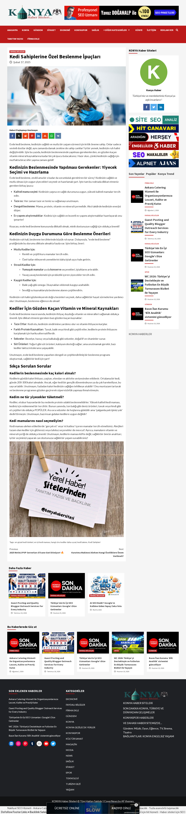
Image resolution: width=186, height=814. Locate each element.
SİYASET (51, 30)
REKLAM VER (166, 30)
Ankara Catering (42, 808)
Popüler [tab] (151, 174)
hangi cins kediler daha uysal (63, 542)
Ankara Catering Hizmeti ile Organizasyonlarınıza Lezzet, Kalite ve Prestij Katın (158, 195)
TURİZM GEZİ (73, 784)
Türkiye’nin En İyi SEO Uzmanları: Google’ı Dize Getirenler (63, 606)
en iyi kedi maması (42, 542)
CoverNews (111, 801)
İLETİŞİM (151, 30)
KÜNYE (139, 30)
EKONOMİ (65, 30)
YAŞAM (70, 789)
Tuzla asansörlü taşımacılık (164, 808)
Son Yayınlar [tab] (136, 174)
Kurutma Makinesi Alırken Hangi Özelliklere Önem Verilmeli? (97, 552)
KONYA (25, 30)
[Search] (177, 30)
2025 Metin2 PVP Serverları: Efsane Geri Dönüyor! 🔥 (36, 551)
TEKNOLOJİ (72, 778)
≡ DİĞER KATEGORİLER (115, 30)
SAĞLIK (95, 30)
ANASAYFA (12, 30)
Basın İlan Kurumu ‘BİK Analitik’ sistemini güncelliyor (158, 313)
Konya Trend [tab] (166, 174)
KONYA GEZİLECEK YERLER (80, 727)
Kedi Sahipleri (94, 542)
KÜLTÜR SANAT (74, 738)
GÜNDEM (38, 30)
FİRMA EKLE (33, 38)
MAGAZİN (71, 744)
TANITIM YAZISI (15, 38)
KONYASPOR (80, 30)
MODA (69, 750)
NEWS (69, 755)
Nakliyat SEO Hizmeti (19, 808)
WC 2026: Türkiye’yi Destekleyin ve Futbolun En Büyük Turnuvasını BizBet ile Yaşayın (157, 284)
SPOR (147, 272)
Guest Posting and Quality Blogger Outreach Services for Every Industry (27, 606)
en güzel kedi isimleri (24, 542)
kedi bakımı (82, 542)
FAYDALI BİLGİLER (17, 51)
